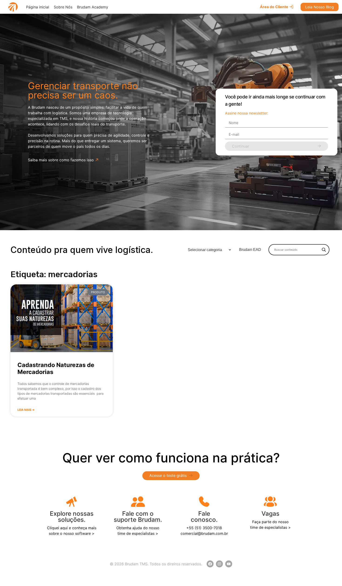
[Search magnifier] (324, 249)
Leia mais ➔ (25, 409)
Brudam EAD (250, 250)
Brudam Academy (92, 7)
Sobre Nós (63, 7)
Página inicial (37, 7)
